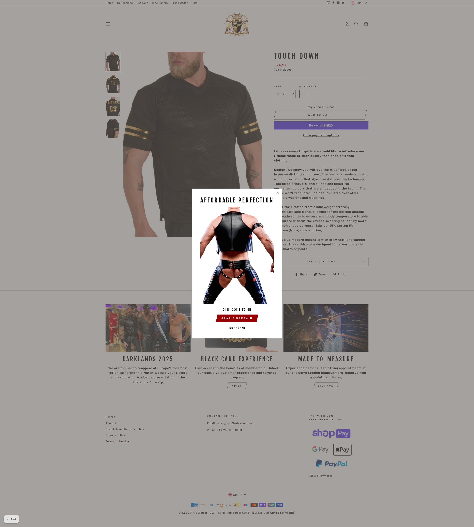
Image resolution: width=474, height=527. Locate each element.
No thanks (237, 327)
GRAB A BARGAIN (237, 318)
